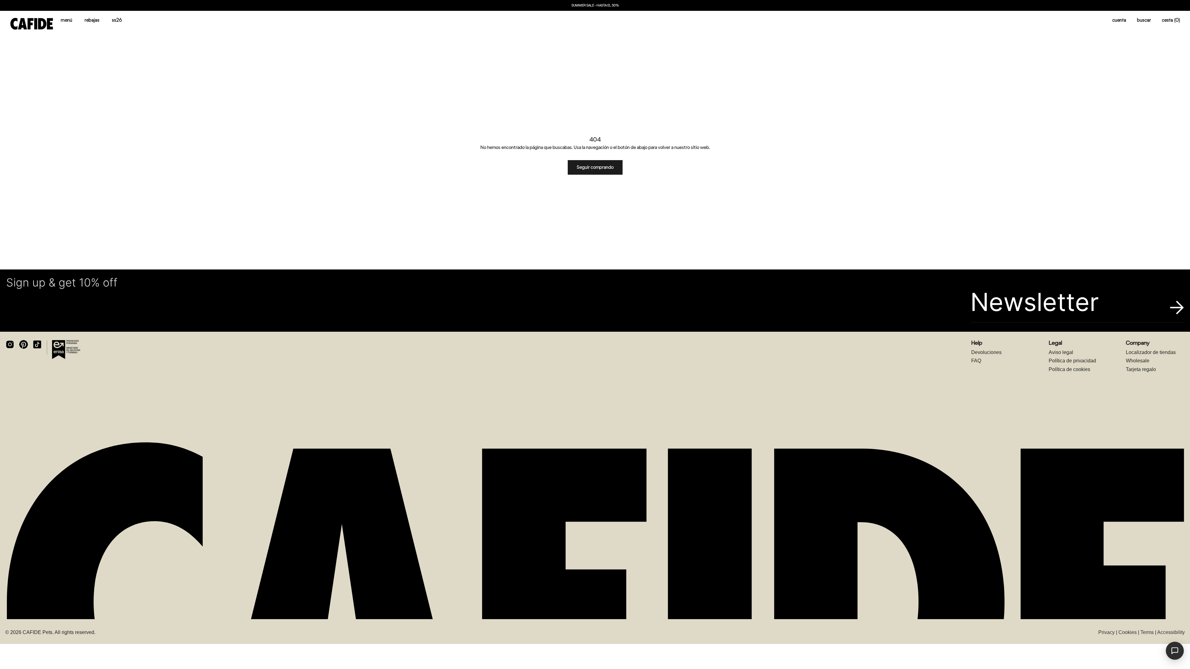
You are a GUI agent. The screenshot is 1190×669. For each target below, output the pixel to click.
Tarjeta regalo (1141, 369)
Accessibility (1171, 632)
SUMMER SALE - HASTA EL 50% (595, 5)
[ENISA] (66, 349)
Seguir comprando (595, 167)
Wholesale (1137, 360)
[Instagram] (10, 344)
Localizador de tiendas (1151, 352)
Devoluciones (986, 352)
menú (66, 20)
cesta (1171, 20)
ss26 (117, 20)
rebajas (92, 20)
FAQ (976, 360)
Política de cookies (1069, 369)
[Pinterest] (23, 344)
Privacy (1106, 632)
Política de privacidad (1072, 360)
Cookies (1127, 632)
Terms (1147, 632)
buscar (1144, 20)
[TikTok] (37, 344)
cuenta (1119, 20)
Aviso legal (1061, 352)
